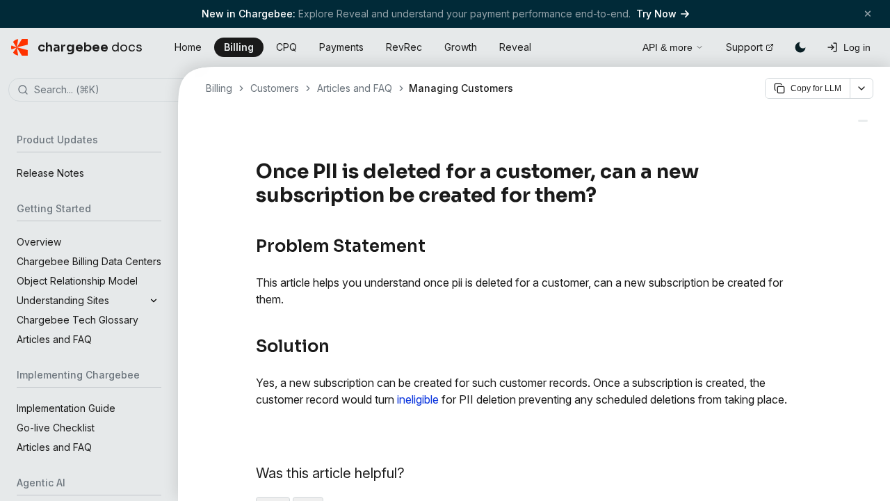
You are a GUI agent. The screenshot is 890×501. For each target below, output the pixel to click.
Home (188, 47)
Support (744, 47)
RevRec (404, 47)
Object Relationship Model (77, 281)
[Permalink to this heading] (605, 195)
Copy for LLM (816, 88)
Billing (239, 47)
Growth (460, 47)
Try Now (656, 13)
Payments (341, 47)
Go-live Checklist (56, 428)
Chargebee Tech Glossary (77, 320)
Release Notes (50, 173)
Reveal (515, 47)
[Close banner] (868, 13)
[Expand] (153, 300)
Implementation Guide (66, 408)
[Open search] (616, 45)
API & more (667, 47)
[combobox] (109, 90)
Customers (274, 88)
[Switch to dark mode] (800, 47)
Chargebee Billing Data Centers (89, 261)
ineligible (418, 399)
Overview (39, 242)
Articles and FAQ (54, 339)
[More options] (861, 88)
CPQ (286, 47)
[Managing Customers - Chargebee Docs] (863, 121)
